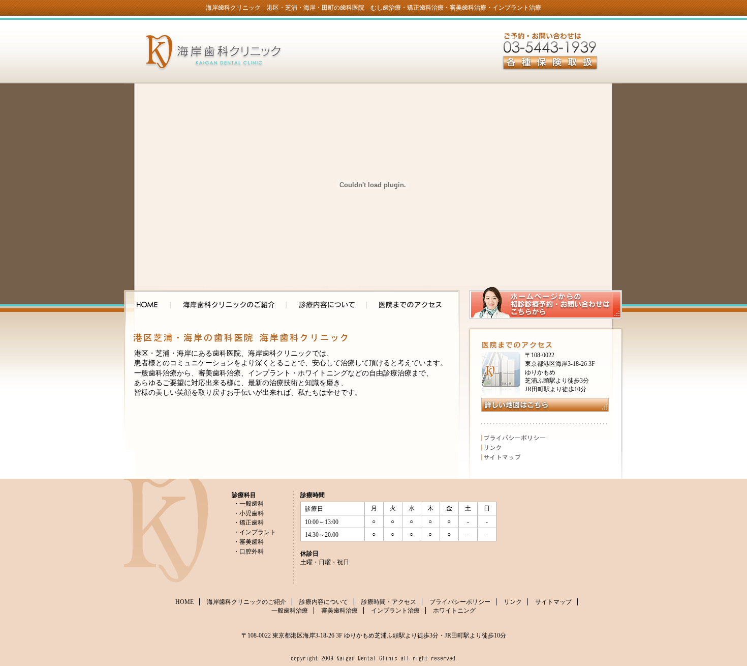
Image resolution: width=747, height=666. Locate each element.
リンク (513, 447)
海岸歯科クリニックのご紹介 (228, 305)
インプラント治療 (395, 610)
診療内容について (323, 601)
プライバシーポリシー (513, 438)
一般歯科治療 (289, 610)
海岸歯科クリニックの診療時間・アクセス (410, 305)
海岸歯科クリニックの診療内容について (327, 305)
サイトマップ (513, 457)
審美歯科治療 (339, 610)
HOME (184, 601)
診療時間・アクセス (388, 601)
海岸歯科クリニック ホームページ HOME (147, 305)
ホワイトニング (454, 610)
